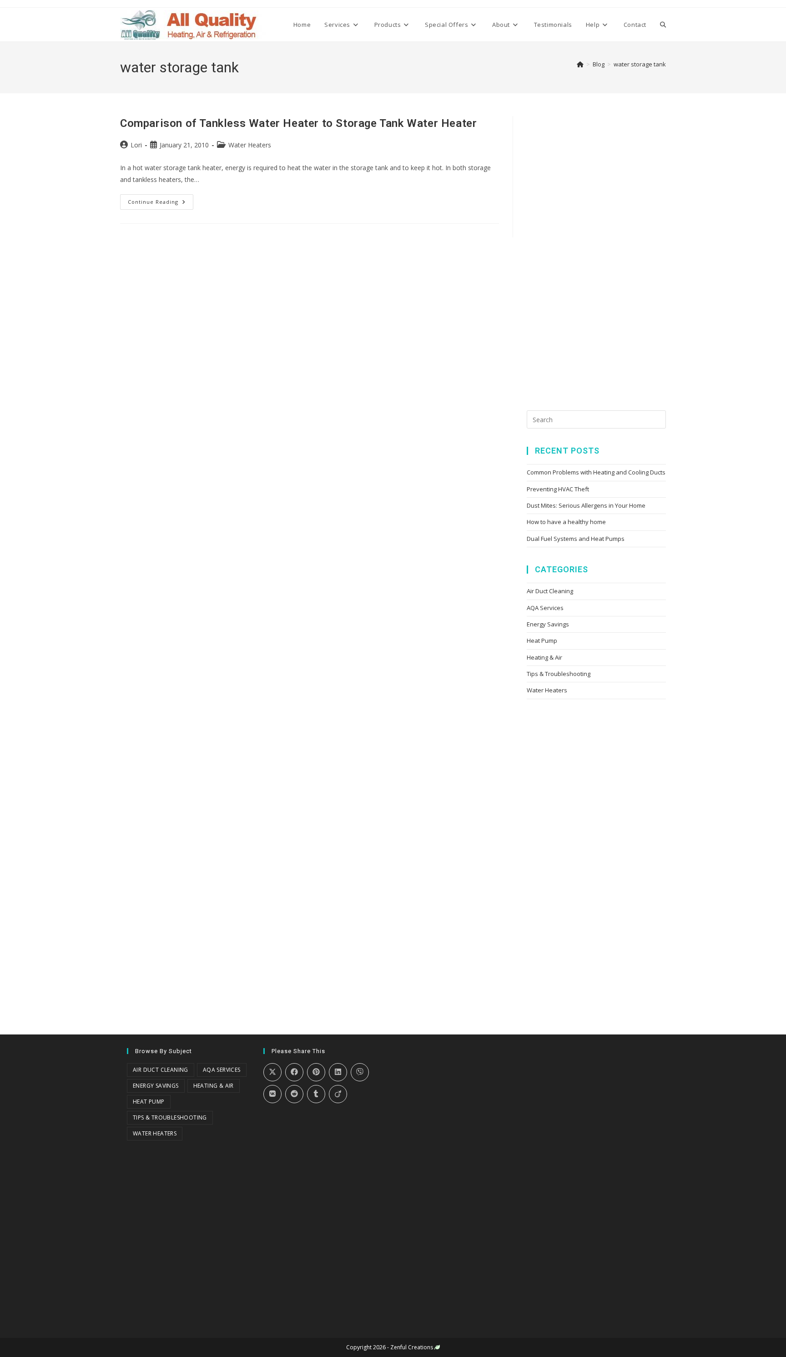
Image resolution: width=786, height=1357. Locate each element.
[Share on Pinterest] (316, 1072)
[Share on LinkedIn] (338, 1072)
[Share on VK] (272, 1094)
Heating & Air (544, 657)
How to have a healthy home (566, 522)
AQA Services (545, 608)
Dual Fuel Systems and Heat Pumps (576, 539)
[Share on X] (272, 1072)
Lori (136, 145)
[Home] (580, 64)
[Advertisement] (595, 252)
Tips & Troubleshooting (558, 674)
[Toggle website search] (663, 24)
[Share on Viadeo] (338, 1094)
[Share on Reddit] (294, 1094)
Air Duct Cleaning (550, 591)
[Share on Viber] (360, 1072)
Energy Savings (548, 624)
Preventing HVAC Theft (558, 489)
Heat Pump (542, 640)
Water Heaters (249, 145)
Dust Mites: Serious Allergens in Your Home (586, 505)
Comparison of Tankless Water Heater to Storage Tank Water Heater (298, 123)
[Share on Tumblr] (316, 1094)
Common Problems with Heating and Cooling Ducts (596, 472)
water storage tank (640, 64)
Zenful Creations (411, 1347)
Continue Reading (160, 199)
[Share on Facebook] (294, 1072)
